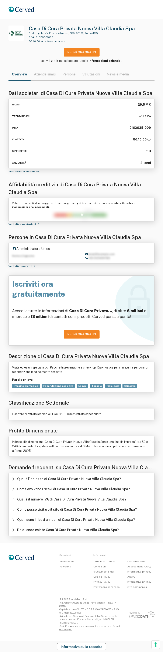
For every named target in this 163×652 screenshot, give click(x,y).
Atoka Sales (66, 561)
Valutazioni (91, 74)
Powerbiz (65, 566)
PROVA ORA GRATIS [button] (81, 52)
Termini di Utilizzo (104, 561)
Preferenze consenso (106, 586)
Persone (69, 74)
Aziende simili (45, 74)
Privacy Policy (101, 581)
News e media (118, 74)
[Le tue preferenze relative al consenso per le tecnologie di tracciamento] (156, 645)
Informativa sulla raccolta (81, 647)
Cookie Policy (101, 576)
